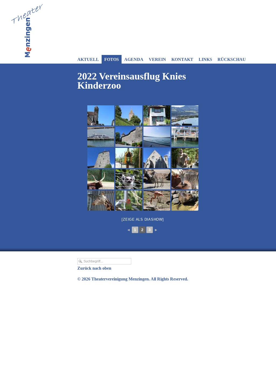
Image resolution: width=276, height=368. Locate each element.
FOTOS (111, 59)
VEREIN (157, 59)
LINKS (205, 59)
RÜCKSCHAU (232, 59)
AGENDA (133, 59)
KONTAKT (182, 59)
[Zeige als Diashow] (143, 219)
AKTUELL (88, 59)
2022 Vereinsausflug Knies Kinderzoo (131, 81)
